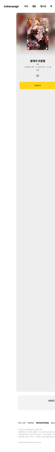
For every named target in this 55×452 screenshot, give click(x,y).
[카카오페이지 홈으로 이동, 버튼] (11, 6)
